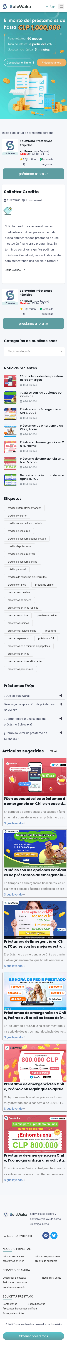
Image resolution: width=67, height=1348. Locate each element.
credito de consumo (19, 531)
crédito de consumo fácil (21, 554)
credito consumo (17, 515)
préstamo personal (18, 638)
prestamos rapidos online (22, 630)
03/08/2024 (30, 385)
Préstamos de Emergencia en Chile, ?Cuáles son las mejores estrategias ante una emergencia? (35, 946)
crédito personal (17, 569)
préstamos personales (20, 669)
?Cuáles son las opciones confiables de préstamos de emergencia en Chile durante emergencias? (35, 875)
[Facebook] (45, 1235)
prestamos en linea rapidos (23, 607)
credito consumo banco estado (25, 523)
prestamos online (47, 615)
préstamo (50, 630)
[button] (61, 6)
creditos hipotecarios (19, 546)
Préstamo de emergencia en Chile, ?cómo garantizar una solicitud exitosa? (35, 1160)
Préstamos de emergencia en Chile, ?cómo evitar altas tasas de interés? (35, 1017)
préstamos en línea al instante (25, 661)
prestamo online (44, 584)
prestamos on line (18, 615)
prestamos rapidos (18, 623)
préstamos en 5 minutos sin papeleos (29, 646)
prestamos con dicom (20, 592)
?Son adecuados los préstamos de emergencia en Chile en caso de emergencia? (34, 803)
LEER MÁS (53, 751)
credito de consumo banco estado (27, 538)
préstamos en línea (18, 653)
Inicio (5, 133)
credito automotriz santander (24, 508)
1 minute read (33, 200)
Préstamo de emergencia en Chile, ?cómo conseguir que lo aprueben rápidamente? (35, 1089)
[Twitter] (54, 1235)
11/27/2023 (13, 200)
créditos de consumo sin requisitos (27, 577)
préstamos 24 (46, 638)
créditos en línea (17, 584)
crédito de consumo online (22, 561)
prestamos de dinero (19, 600)
